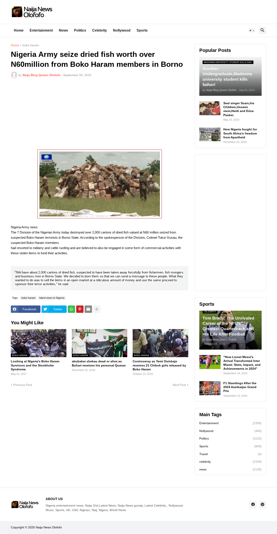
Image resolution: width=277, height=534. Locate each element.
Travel (230, 454)
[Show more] (96, 309)
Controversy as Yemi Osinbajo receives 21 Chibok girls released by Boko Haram (159, 365)
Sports (142, 30)
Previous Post (22, 385)
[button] (252, 30)
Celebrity (99, 30)
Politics (80, 30)
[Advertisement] (99, 114)
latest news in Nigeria (51, 297)
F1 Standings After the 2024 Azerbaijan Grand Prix (239, 387)
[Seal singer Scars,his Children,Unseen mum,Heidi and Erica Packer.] (210, 108)
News (63, 30)
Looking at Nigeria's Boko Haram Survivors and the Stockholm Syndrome (35, 365)
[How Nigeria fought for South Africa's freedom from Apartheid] (210, 134)
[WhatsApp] (71, 309)
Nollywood (121, 30)
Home (19, 30)
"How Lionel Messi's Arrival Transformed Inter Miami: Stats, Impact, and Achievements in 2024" (242, 363)
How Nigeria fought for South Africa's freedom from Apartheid (240, 133)
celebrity (230, 461)
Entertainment (41, 30)
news (230, 469)
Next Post (179, 385)
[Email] (88, 309)
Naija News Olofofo (49, 527)
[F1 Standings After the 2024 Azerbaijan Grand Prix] (210, 388)
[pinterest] (262, 504)
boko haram (31, 45)
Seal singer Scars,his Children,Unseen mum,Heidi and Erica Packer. (238, 109)
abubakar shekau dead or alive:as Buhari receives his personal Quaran (99, 363)
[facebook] (253, 504)
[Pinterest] (80, 309)
